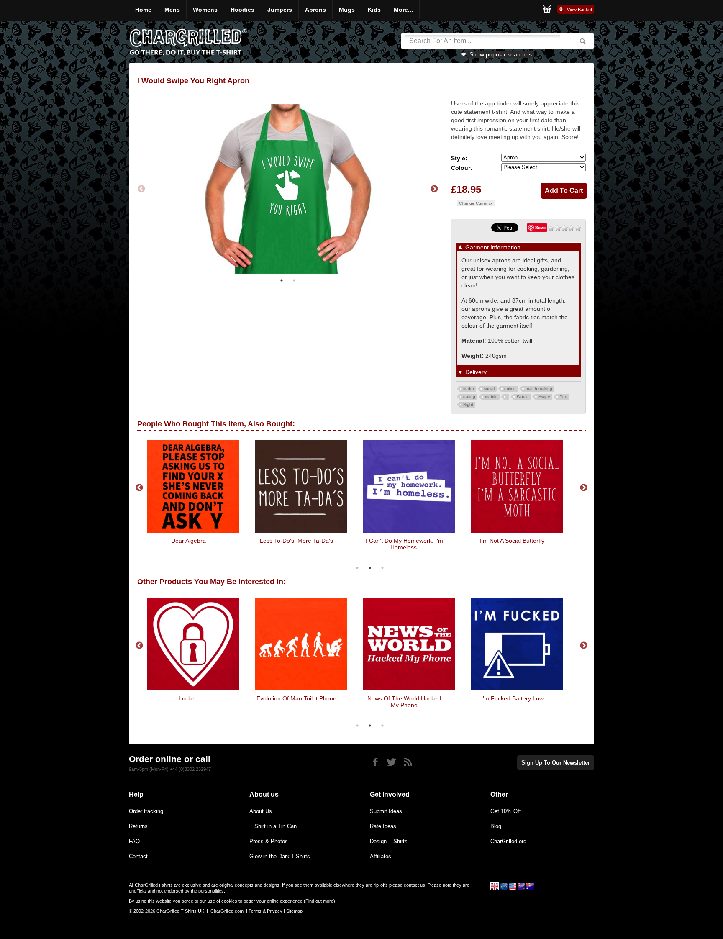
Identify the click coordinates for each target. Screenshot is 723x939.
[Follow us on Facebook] (375, 762)
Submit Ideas (386, 811)
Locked (188, 698)
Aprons (315, 9)
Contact (138, 856)
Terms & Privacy (265, 910)
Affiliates (380, 856)
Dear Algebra (188, 540)
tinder (468, 388)
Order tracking (146, 811)
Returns (138, 826)
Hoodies (242, 9)
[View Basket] (546, 10)
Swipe (544, 396)
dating (469, 396)
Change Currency (476, 203)
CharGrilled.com (227, 910)
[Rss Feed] (408, 762)
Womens (205, 9)
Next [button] (434, 189)
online (510, 388)
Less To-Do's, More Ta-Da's (296, 540)
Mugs (347, 9)
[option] (288, 189)
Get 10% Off (505, 811)
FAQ (134, 841)
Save (540, 227)
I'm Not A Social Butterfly (512, 540)
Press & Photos (268, 841)
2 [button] (294, 280)
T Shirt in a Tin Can (273, 826)
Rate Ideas (383, 826)
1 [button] (281, 280)
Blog (495, 826)
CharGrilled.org (508, 841)
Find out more (319, 900)
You (563, 396)
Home (143, 9)
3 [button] (382, 568)
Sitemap (294, 910)
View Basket (579, 9)
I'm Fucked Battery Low (512, 698)
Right (468, 404)
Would (523, 396)
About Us (260, 811)
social (489, 388)
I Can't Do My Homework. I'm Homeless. (404, 544)
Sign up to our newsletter (555, 762)
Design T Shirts (389, 841)
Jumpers (279, 9)
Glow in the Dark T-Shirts (279, 856)
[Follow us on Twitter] (391, 762)
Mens (172, 9)
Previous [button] (141, 189)
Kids (374, 9)
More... (403, 9)
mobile (491, 396)
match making (539, 388)
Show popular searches (500, 54)
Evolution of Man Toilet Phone (296, 698)
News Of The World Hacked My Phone (404, 701)
